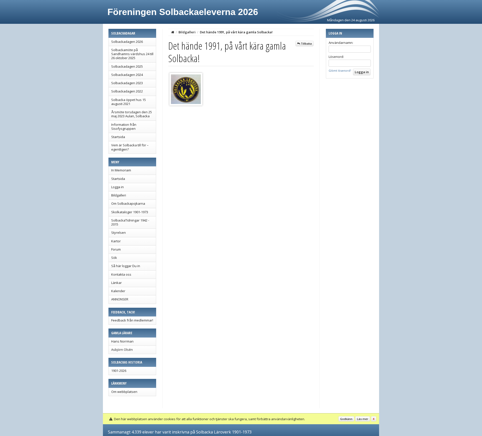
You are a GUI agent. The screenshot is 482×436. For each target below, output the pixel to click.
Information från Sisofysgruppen (123, 126)
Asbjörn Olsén (122, 349)
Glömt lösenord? (340, 70)
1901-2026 (118, 370)
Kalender (118, 291)
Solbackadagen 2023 (127, 83)
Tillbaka (306, 43)
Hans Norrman (122, 341)
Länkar (116, 282)
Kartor (116, 241)
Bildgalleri (118, 195)
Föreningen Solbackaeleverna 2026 (182, 12)
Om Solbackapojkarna (128, 203)
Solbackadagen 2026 (127, 41)
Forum (116, 249)
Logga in (117, 187)
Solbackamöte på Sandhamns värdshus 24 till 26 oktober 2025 (132, 54)
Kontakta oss (121, 274)
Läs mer (362, 419)
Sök (114, 257)
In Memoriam (121, 170)
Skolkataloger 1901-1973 (129, 212)
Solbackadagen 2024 (127, 74)
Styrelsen (118, 232)
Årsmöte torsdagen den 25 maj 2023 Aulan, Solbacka (131, 114)
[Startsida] (172, 32)
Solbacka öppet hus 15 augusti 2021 (128, 101)
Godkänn (346, 419)
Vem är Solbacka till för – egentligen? (130, 147)
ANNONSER (119, 299)
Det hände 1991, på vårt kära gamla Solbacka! (236, 32)
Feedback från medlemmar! (132, 320)
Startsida (118, 137)
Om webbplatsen (124, 391)
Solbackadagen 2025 (127, 66)
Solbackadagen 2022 (127, 91)
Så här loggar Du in (125, 266)
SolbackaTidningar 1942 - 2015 (130, 222)
